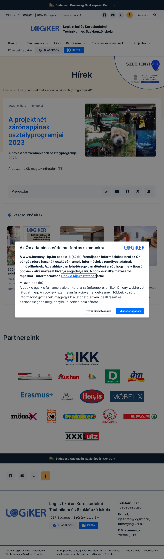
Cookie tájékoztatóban (78, 276)
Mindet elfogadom (130, 310)
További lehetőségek (98, 310)
